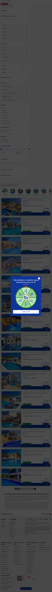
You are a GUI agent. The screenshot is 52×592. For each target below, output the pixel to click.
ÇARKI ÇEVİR (26, 312)
